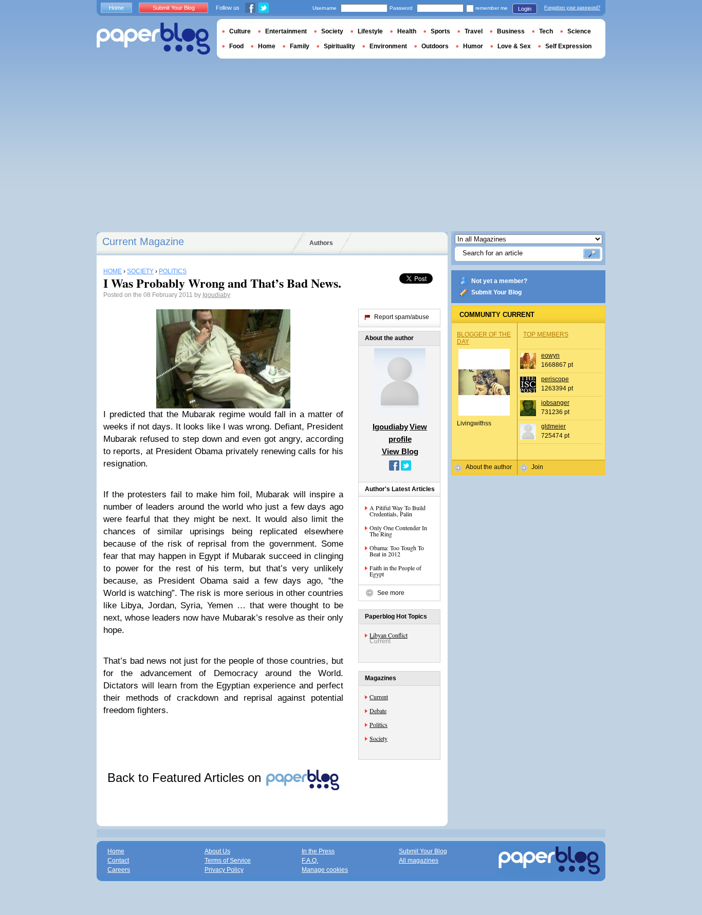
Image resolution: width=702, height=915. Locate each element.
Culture (240, 31)
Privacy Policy (224, 869)
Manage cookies (325, 869)
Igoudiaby (216, 294)
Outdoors (435, 46)
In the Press (318, 851)
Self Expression (568, 46)
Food (236, 46)
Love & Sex (514, 46)
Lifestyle (370, 31)
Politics (378, 724)
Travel (474, 31)
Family (299, 46)
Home (116, 8)
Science (579, 31)
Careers (118, 869)
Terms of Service (228, 860)
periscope (555, 379)
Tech (546, 31)
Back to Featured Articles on (186, 778)
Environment (388, 46)
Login (524, 9)
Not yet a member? (499, 281)
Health (406, 31)
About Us (217, 851)
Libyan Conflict (389, 635)
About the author (489, 467)
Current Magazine (143, 241)
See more (390, 592)
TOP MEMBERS (545, 334)
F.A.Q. (310, 860)
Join (537, 467)
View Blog (400, 451)
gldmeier (553, 426)
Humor (473, 46)
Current (379, 697)
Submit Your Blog (496, 292)
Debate (378, 710)
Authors (321, 243)
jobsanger (555, 402)
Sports (440, 31)
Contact (118, 860)
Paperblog (153, 39)
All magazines (418, 860)
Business (511, 31)
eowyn (550, 355)
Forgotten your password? (572, 7)
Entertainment (286, 31)
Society (378, 738)
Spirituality (339, 46)
